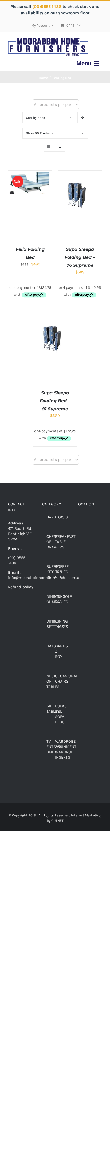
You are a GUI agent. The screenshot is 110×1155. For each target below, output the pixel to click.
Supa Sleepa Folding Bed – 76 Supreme (80, 257)
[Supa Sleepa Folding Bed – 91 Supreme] (55, 316)
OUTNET (57, 821)
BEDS (60, 517)
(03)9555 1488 (47, 6)
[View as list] (59, 146)
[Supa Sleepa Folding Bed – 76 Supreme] (80, 173)
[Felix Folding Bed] (30, 173)
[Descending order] (82, 117)
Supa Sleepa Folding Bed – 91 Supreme (55, 400)
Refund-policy (20, 587)
